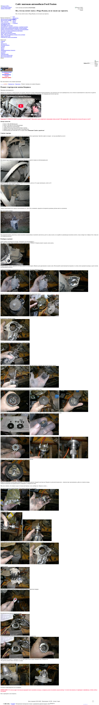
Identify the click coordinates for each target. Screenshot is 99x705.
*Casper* (13, 703)
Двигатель (17, 84)
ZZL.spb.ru (57, 703)
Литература (11, 84)
